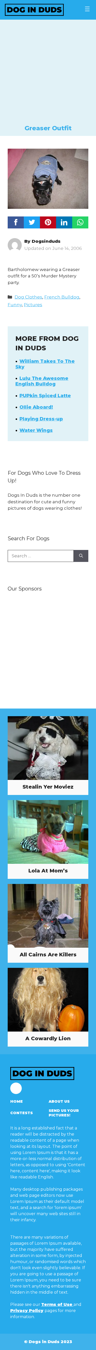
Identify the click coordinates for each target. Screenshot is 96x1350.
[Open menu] (87, 9)
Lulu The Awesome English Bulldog (41, 381)
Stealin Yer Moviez (48, 787)
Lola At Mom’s (48, 871)
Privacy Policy (26, 1310)
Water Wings (36, 430)
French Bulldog (61, 297)
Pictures (33, 304)
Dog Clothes (28, 297)
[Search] (81, 556)
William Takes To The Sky (45, 364)
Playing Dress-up (41, 419)
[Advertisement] (48, 74)
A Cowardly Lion (48, 1038)
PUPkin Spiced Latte (45, 395)
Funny (15, 304)
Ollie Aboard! (36, 407)
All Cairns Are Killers (48, 955)
